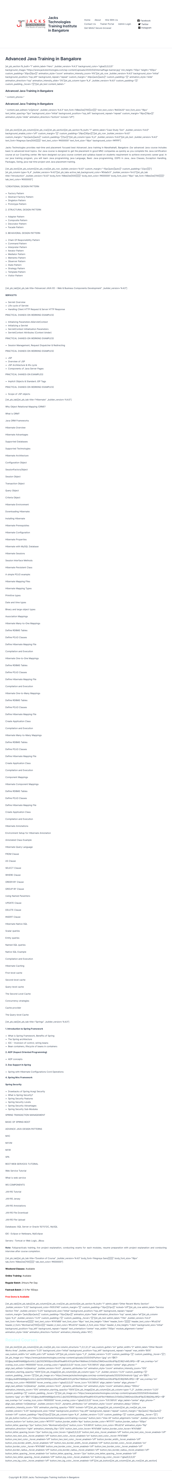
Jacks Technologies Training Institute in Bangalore (62, 24)
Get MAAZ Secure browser (97, 28)
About (98, 20)
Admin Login (124, 24)
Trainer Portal (107, 24)
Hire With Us (111, 20)
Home (87, 20)
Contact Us (90, 24)
